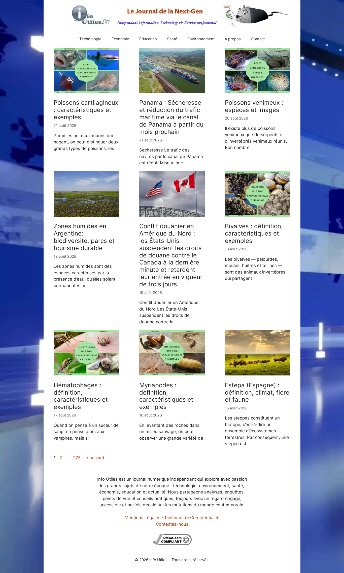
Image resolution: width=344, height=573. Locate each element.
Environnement (201, 38)
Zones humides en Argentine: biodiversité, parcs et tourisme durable (84, 236)
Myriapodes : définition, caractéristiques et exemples (166, 395)
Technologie (90, 38)
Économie (120, 38)
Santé (172, 38)
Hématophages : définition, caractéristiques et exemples (81, 395)
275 (77, 457)
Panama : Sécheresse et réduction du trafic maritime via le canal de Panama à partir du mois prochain (171, 117)
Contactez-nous (172, 524)
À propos (233, 38)
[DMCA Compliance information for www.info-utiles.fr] (172, 543)
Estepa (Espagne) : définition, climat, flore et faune (257, 392)
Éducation (148, 38)
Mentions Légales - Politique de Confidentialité (172, 517)
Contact (258, 38)
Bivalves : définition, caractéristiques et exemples (254, 233)
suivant (94, 457)
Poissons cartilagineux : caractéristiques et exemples (86, 110)
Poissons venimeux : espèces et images (254, 106)
